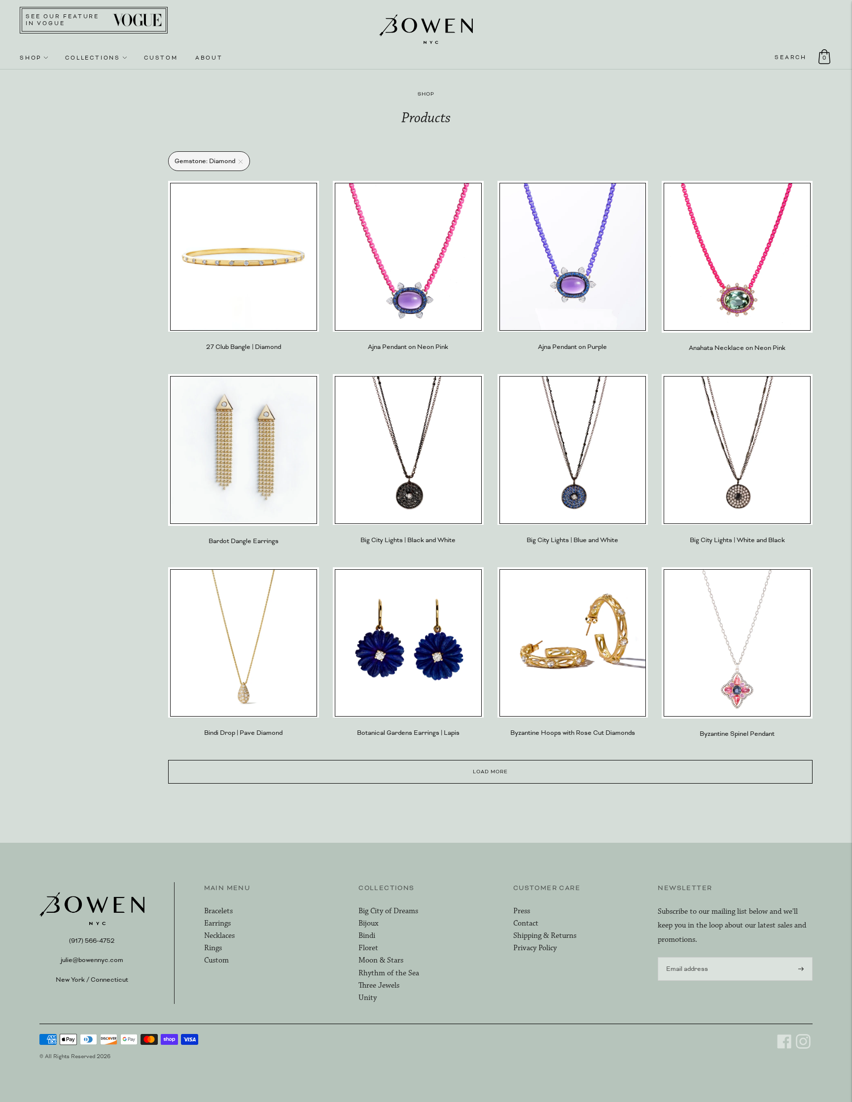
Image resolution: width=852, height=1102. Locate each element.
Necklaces (219, 935)
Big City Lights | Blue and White (572, 540)
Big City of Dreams (388, 911)
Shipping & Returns (544, 935)
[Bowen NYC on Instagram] (803, 1047)
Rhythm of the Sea (388, 973)
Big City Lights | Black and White (408, 540)
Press (521, 911)
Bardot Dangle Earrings (244, 541)
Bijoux (368, 923)
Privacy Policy (535, 948)
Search (791, 57)
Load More (490, 771)
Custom (161, 57)
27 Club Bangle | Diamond (243, 347)
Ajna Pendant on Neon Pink (408, 347)
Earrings (217, 923)
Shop (30, 57)
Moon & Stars (380, 960)
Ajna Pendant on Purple (572, 347)
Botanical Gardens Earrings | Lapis (408, 733)
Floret (368, 948)
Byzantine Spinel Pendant (737, 734)
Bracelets (218, 911)
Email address (685, 956)
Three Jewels (378, 985)
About (209, 57)
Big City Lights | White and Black (737, 540)
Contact (525, 923)
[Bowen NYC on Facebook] (784, 1047)
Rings (213, 948)
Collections (92, 57)
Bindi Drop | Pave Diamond (243, 733)
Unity (367, 997)
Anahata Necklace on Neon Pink (737, 348)
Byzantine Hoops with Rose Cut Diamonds (572, 733)
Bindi (366, 935)
